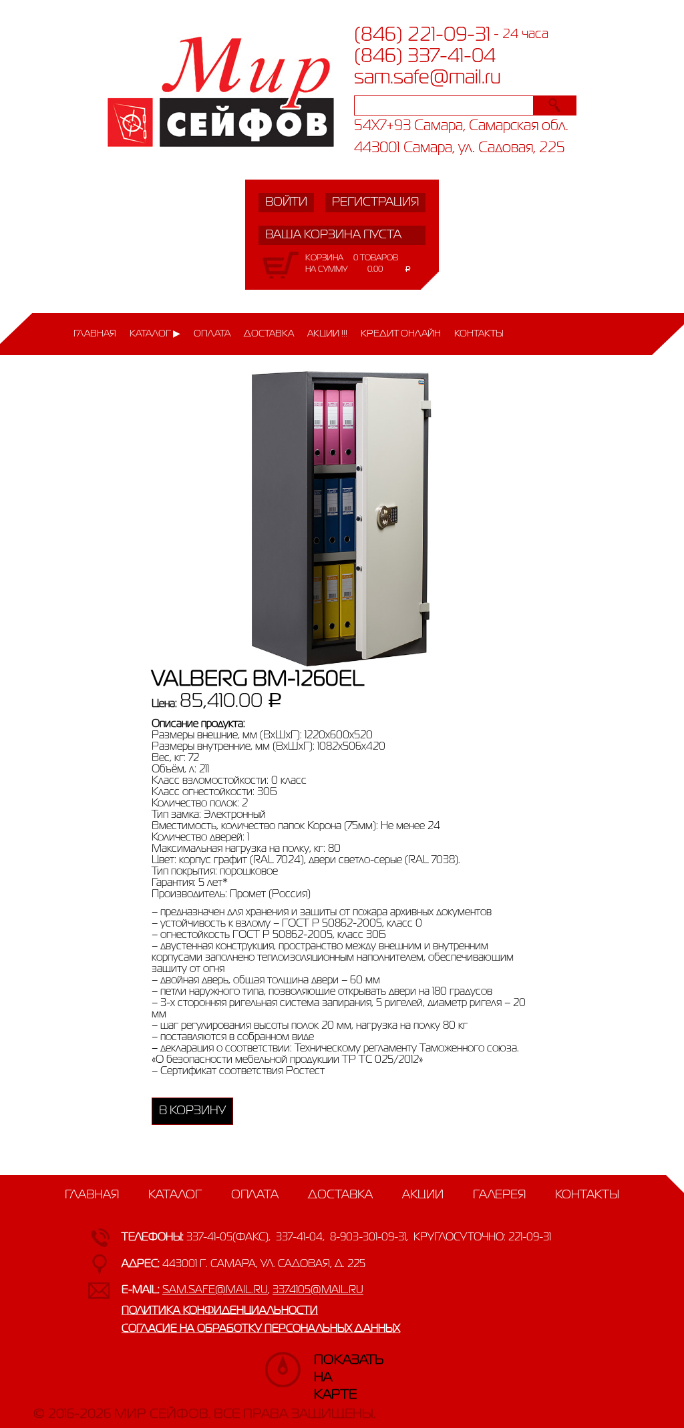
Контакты (479, 334)
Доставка (269, 334)
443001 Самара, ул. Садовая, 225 (459, 148)
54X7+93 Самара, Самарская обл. (461, 126)
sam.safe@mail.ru (427, 78)
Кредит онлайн (401, 334)
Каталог (150, 334)
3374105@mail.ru (318, 1290)
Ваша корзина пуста (333, 235)
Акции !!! (327, 334)
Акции (423, 1195)
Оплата (212, 334)
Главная (94, 334)
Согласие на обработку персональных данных (261, 1329)
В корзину (192, 1111)
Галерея (499, 1195)
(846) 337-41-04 (425, 56)
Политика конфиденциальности (220, 1311)
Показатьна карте (327, 1367)
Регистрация (375, 202)
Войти (286, 202)
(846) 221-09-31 (422, 35)
